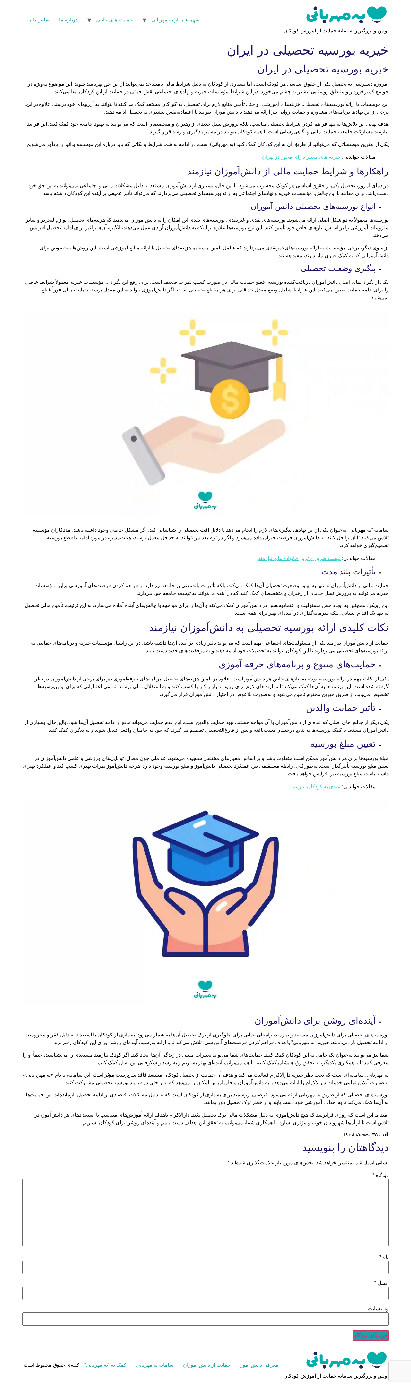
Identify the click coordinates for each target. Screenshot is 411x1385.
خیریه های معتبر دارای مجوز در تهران (301, 157)
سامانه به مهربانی (154, 1365)
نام (384, 1257)
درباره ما (68, 19)
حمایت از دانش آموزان (207, 1365)
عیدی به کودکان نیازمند (316, 786)
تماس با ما (38, 19)
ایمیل (381, 1283)
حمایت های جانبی (114, 19)
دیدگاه (380, 1175)
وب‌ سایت (378, 1308)
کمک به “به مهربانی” (105, 1365)
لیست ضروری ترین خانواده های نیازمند (299, 558)
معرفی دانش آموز (259, 1365)
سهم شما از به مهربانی (175, 19)
